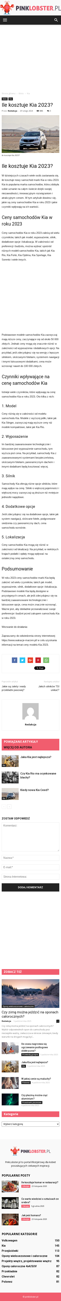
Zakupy (25, 1206)
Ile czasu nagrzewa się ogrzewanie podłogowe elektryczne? (34, 1047)
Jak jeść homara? (31, 1215)
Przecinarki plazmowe (31, 1102)
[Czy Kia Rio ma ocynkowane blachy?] (10, 777)
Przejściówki (10, 1250)
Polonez (26, 1082)
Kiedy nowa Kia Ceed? (34, 790)
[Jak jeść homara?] (10, 1219)
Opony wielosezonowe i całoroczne (18, 1006)
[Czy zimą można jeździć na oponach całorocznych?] (30, 993)
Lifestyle (25, 1186)
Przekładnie (9, 1271)
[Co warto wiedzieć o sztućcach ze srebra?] (10, 1203)
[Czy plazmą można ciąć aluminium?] (10, 1099)
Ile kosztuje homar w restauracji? (39, 1182)
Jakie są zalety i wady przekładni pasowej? (14, 688)
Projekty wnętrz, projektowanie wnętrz (27, 1261)
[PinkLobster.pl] (30, 8)
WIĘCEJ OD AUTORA (18, 747)
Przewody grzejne (30, 1054)
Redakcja (12, 110)
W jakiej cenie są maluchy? (36, 1078)
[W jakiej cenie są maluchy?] (10, 1083)
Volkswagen (9, 1240)
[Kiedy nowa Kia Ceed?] (10, 794)
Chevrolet (8, 1276)
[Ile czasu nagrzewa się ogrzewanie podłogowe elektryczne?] (10, 1048)
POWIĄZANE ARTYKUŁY (21, 742)
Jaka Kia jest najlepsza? (35, 757)
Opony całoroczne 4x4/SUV (19, 1266)
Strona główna (8, 93)
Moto (5, 99)
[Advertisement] (30, 57)
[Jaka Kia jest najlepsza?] (10, 761)
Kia (10, 99)
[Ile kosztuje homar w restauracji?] (10, 1187)
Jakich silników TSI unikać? (48, 688)
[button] (56, 20)
